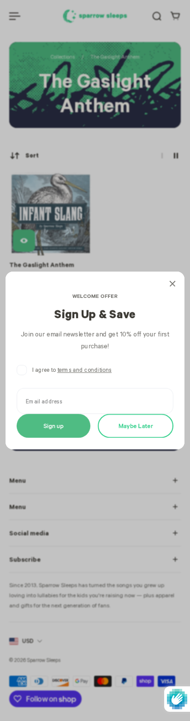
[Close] (172, 283)
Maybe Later (136, 426)
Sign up (53, 426)
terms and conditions (84, 369)
